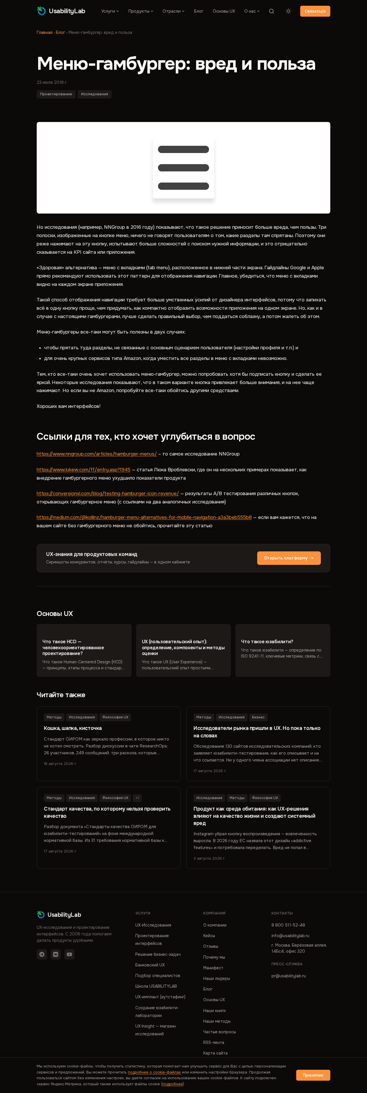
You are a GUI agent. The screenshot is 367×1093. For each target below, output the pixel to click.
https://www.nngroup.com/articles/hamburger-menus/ (97, 454)
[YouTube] (69, 954)
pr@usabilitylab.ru (289, 975)
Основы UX (224, 11)
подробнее (172, 1084)
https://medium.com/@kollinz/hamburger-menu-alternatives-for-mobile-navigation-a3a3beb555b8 (144, 517)
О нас (250, 11)
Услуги (108, 11)
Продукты (138, 11)
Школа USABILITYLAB (156, 986)
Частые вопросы (219, 1031)
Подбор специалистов (157, 975)
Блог (199, 11)
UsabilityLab (67, 11)
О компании (215, 925)
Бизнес (258, 717)
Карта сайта (215, 1053)
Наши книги (214, 1010)
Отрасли (172, 11)
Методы (54, 717)
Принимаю (313, 1075)
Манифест (213, 967)
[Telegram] (42, 954)
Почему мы (214, 957)
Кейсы (209, 935)
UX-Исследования (153, 925)
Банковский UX (150, 965)
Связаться (315, 11)
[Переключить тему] (288, 11)
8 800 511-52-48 (288, 925)
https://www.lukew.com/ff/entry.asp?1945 (83, 470)
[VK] (55, 954)
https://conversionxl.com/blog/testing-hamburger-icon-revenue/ (108, 494)
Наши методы (217, 1021)
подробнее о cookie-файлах (154, 1072)
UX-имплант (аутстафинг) (160, 996)
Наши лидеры (216, 978)
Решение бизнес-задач (158, 954)
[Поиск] (271, 11)
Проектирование (56, 94)
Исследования (94, 94)
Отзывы (210, 946)
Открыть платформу (286, 558)
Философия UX (115, 717)
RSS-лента (213, 1042)
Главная (44, 32)
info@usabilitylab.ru (290, 935)
